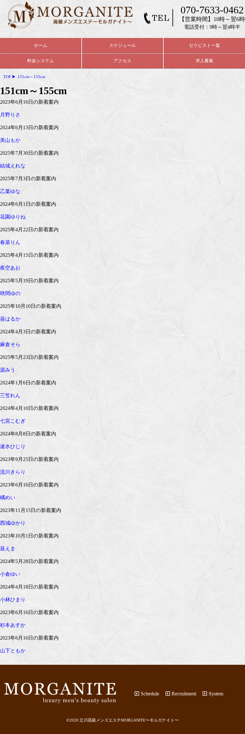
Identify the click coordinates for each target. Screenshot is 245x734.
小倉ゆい (10, 574)
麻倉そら (10, 344)
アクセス (122, 60)
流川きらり (13, 472)
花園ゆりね (13, 216)
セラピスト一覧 (204, 45)
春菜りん (10, 242)
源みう (7, 370)
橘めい (7, 497)
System (216, 693)
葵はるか (10, 319)
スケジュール (122, 45)
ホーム (40, 45)
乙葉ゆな (10, 191)
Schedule (150, 693)
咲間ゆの (10, 293)
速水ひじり (13, 446)
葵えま (7, 548)
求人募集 (204, 60)
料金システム (40, 60)
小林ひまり (13, 599)
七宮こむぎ (13, 421)
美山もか (10, 140)
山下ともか (13, 650)
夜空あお (10, 268)
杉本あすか (13, 625)
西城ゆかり (13, 523)
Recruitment (184, 693)
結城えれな (13, 165)
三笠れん (10, 395)
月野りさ (10, 114)
